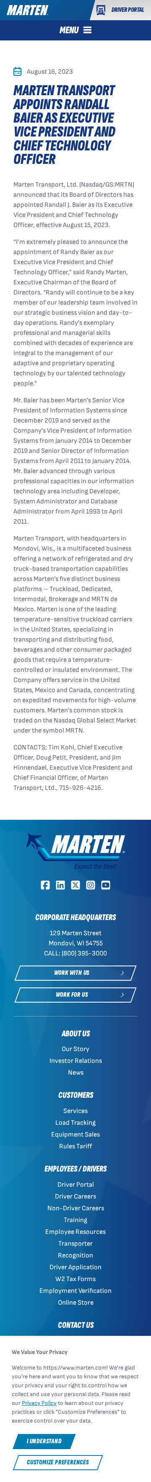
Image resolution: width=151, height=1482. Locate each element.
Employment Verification (75, 1291)
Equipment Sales (75, 1135)
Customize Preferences (58, 1462)
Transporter (75, 1244)
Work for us (72, 995)
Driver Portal (75, 1185)
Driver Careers (75, 1197)
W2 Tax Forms (75, 1279)
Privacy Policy (39, 1403)
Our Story (75, 1049)
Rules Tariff (75, 1146)
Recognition (75, 1256)
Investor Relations (75, 1061)
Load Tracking (75, 1123)
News (75, 1073)
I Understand (44, 1441)
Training (75, 1220)
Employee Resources (75, 1232)
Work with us (72, 973)
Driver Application (75, 1267)
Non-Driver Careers (75, 1208)
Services (75, 1111)
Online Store (76, 1303)
